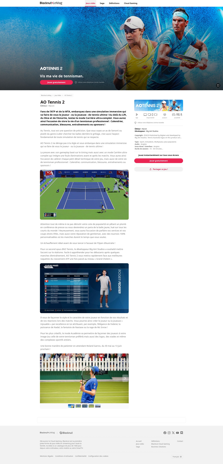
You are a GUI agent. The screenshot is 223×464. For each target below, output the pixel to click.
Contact (180, 441)
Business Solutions (158, 447)
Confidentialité (80, 456)
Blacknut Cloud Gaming (160, 444)
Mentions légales (46, 456)
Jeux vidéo (90, 3)
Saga (102, 3)
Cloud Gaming (130, 3)
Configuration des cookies (98, 456)
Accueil (139, 441)
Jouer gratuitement (56, 82)
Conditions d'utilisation (64, 456)
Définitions (114, 3)
